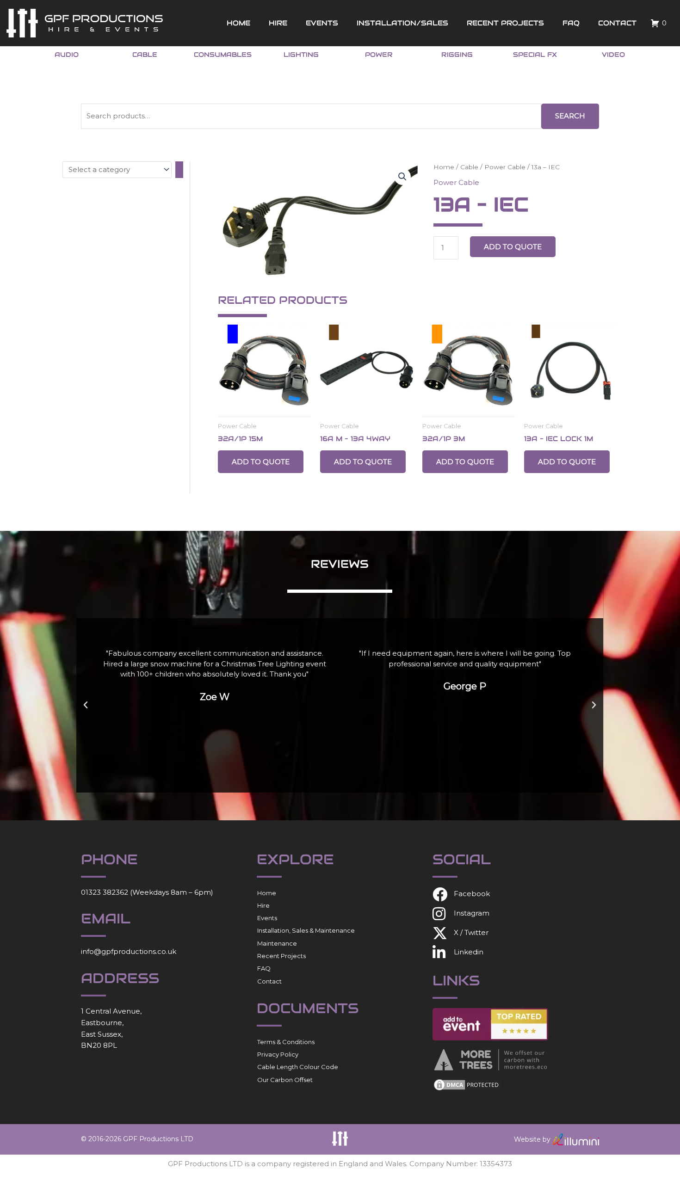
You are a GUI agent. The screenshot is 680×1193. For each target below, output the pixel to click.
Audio (67, 54)
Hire (278, 22)
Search (570, 115)
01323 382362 (104, 892)
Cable (144, 54)
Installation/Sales (402, 22)
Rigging (457, 54)
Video (613, 54)
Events (322, 22)
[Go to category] (179, 169)
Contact (617, 22)
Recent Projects (505, 22)
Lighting (301, 54)
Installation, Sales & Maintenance (306, 930)
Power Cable (504, 167)
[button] (402, 176)
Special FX (535, 54)
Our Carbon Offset (285, 1079)
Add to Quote (513, 246)
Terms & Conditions (286, 1041)
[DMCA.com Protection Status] (467, 1084)
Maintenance (277, 943)
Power (379, 54)
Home (238, 22)
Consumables (223, 54)
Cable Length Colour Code (297, 1066)
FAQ (571, 22)
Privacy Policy (277, 1054)
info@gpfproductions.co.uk (128, 951)
